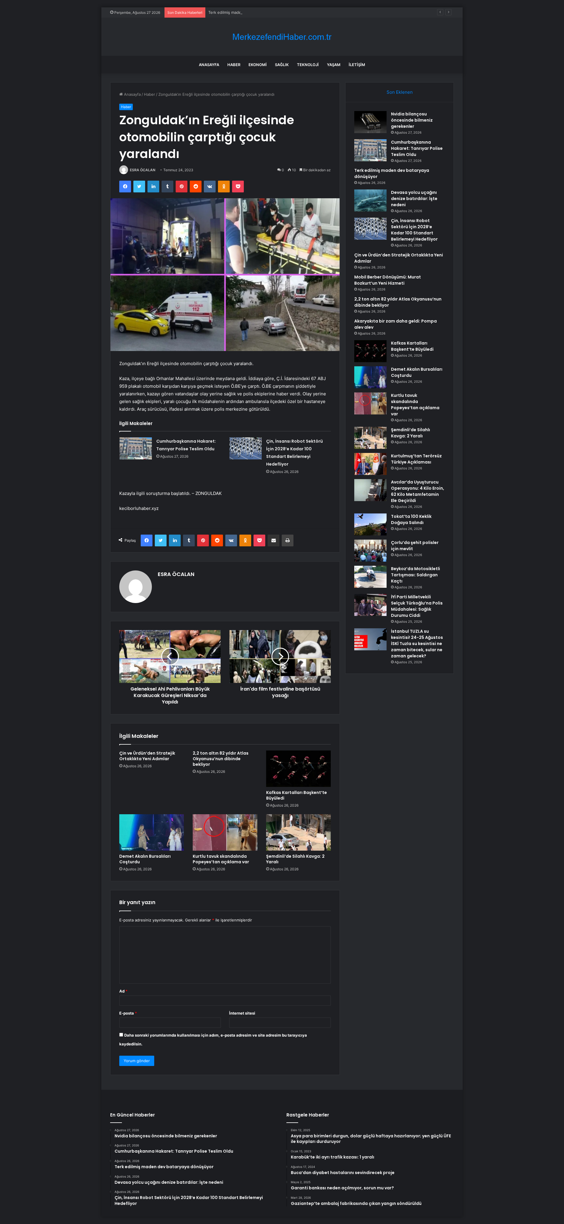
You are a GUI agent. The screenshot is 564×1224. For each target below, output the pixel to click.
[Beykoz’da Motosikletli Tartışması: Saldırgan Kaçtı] (370, 577)
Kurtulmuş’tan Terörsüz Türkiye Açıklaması (416, 459)
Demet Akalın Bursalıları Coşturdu (145, 859)
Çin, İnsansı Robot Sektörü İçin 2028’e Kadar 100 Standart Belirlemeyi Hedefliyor (414, 230)
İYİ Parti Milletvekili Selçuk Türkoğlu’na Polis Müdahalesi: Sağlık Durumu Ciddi (417, 606)
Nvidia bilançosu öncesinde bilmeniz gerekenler (412, 120)
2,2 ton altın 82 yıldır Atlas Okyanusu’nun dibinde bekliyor (221, 758)
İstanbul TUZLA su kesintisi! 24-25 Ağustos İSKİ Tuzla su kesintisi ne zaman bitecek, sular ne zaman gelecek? (417, 643)
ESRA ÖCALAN (142, 170)
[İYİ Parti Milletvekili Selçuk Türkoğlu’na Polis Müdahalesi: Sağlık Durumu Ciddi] (370, 605)
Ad (123, 991)
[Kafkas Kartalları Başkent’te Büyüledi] (298, 768)
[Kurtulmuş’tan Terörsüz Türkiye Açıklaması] (370, 464)
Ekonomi (258, 64)
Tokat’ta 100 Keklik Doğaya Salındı (411, 519)
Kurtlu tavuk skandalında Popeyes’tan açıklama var (221, 859)
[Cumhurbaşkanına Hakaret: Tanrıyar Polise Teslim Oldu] (136, 448)
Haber (233, 64)
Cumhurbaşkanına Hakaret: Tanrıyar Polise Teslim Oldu (417, 148)
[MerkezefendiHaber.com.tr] (282, 37)
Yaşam (333, 64)
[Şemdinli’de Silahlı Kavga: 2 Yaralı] (298, 832)
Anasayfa (209, 64)
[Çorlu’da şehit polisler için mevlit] (370, 551)
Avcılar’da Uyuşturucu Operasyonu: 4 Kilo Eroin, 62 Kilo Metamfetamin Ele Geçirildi (417, 491)
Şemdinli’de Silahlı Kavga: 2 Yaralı (295, 859)
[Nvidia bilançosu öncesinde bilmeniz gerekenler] (370, 122)
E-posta (128, 1013)
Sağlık (282, 64)
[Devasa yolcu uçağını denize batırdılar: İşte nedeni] (370, 200)
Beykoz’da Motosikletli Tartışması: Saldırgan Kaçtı (415, 575)
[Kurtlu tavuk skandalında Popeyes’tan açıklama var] (225, 832)
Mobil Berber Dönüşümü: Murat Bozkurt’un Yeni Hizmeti (387, 280)
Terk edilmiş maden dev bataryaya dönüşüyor (249, 12)
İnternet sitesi (242, 1013)
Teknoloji (308, 64)
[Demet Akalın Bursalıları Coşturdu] (151, 832)
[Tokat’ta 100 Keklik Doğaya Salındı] (370, 524)
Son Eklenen (400, 92)
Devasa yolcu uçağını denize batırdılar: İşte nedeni (414, 198)
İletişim (357, 64)
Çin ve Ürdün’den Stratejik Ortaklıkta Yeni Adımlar (147, 756)
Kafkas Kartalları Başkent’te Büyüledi (296, 795)
